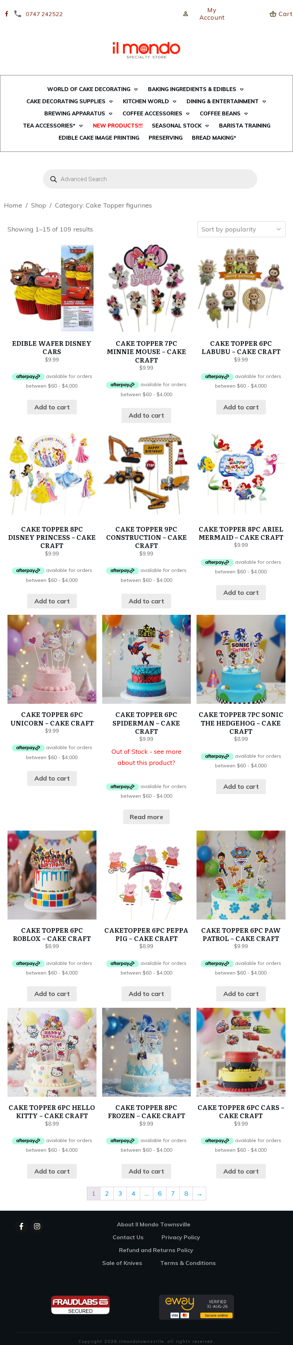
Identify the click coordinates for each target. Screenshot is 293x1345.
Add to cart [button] (52, 407)
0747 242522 (44, 14)
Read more (146, 817)
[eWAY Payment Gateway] (196, 1306)
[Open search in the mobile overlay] (146, 179)
